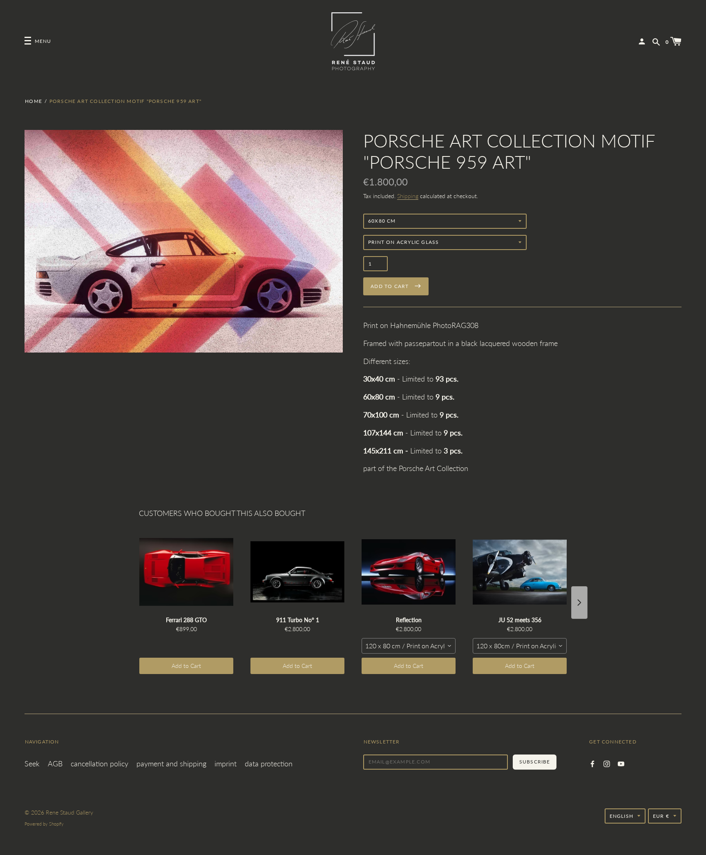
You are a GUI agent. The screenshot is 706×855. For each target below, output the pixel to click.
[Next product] (579, 602)
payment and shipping (171, 763)
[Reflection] (409, 572)
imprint (225, 763)
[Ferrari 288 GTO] (186, 572)
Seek (32, 763)
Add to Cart (186, 665)
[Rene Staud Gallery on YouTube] (621, 763)
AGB (55, 763)
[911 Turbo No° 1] (297, 572)
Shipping (407, 195)
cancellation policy (99, 763)
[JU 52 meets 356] (520, 572)
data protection (269, 763)
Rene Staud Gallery (69, 812)
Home (33, 101)
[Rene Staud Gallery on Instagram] (606, 763)
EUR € (661, 816)
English (621, 816)
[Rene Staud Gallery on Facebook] (592, 763)
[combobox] (409, 646)
